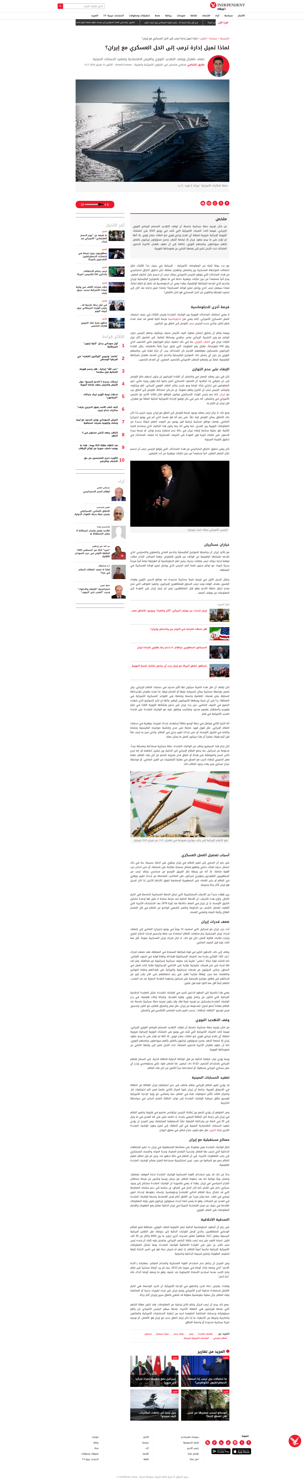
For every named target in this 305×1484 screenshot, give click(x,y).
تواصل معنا (193, 1454)
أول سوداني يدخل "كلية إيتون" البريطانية (101, 345)
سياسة (228, 15)
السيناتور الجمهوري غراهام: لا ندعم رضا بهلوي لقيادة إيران (172, 648)
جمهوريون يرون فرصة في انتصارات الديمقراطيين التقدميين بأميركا (92, 256)
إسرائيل (148, 1333)
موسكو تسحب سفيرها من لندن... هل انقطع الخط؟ (206, 1414)
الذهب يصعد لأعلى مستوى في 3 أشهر (100, 434)
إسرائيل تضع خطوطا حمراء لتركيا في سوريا (156, 1380)
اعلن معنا (194, 1459)
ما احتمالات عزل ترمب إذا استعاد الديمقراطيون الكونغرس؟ (207, 1380)
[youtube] (228, 1442)
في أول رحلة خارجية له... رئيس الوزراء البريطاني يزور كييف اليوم (202, 22)
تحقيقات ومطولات (139, 15)
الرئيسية (224, 38)
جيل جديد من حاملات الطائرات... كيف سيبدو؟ (157, 1414)
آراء (217, 15)
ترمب (191, 323)
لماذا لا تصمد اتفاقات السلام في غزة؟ (94, 571)
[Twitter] (242, 1442)
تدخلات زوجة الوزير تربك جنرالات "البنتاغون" (100, 396)
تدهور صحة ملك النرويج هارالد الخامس (94, 324)
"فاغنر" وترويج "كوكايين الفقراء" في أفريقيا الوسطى (97, 358)
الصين (213, 1130)
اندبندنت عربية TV (113, 15)
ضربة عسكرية (162, 1333)
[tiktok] (214, 1442)
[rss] (207, 1442)
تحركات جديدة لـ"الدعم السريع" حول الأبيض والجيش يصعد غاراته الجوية (98, 383)
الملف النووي (202, 341)
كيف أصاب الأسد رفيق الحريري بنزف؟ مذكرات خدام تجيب (98, 408)
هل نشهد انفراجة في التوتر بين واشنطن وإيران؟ (178, 629)
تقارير (203, 38)
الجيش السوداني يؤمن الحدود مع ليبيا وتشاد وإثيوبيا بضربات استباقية (97, 421)
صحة (157, 15)
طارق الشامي (195, 64)
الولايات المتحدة (205, 1333)
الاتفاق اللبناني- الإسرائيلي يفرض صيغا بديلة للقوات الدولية (92, 512)
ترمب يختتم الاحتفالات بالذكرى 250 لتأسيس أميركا (92, 273)
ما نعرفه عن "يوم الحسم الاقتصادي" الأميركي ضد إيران (93, 238)
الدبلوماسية (174, 319)
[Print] (202, 203)
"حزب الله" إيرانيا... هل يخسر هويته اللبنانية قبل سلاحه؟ (98, 370)
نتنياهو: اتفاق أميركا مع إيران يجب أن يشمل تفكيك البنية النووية (169, 666)
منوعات (181, 15)
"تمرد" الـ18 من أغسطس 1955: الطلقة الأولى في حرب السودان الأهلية (92, 553)
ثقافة (193, 15)
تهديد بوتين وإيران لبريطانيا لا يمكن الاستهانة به (93, 532)
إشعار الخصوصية (191, 1442)
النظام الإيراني (220, 1338)
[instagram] (235, 1442)
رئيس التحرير (193, 1448)
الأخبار (241, 15)
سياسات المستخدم (190, 1437)
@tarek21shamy (123, 64)
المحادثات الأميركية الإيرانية (196, 1338)
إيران (222, 394)
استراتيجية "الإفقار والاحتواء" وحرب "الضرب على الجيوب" (94, 590)
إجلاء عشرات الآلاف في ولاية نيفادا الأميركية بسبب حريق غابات (91, 290)
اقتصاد (206, 15)
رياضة (168, 15)
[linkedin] (221, 1442)
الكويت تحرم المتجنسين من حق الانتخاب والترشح (101, 459)
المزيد (94, 15)
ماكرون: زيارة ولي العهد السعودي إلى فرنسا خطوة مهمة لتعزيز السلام (136, 22)
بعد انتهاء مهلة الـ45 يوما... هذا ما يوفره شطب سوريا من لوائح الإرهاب (98, 447)
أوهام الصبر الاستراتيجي (96, 491)
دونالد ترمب (178, 1333)
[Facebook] (248, 1442)
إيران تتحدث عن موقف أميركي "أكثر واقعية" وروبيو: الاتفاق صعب (169, 611)
